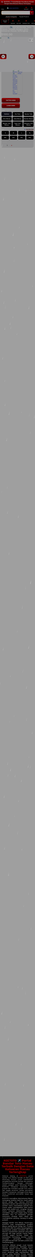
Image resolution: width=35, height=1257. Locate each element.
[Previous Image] (3, 56)
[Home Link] (13, 8)
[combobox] (15, 13)
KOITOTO (23, 1176)
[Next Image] (32, 56)
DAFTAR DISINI (11, 100)
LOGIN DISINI (11, 105)
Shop (2, 9)
